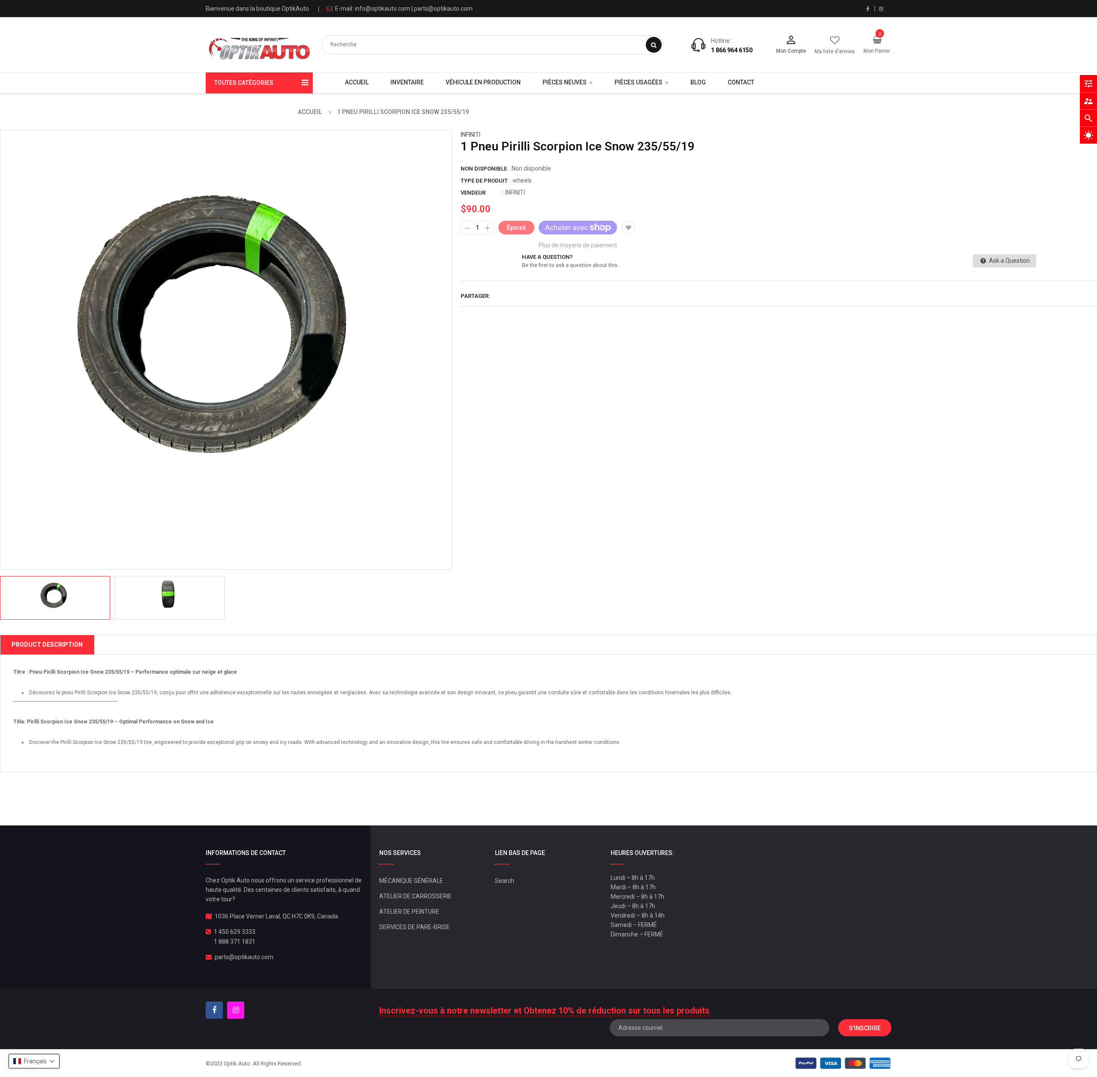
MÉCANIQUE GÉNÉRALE (411, 880)
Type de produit (484, 180)
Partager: (475, 296)
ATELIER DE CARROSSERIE (415, 896)
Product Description (47, 644)
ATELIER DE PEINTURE (409, 911)
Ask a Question (1009, 260)
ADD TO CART (672, 1055)
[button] (34, 1061)
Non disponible (484, 168)
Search (504, 880)
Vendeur (473, 192)
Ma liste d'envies (835, 51)
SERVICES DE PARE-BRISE (414, 927)
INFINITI (470, 134)
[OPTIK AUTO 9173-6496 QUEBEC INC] (843, 1062)
